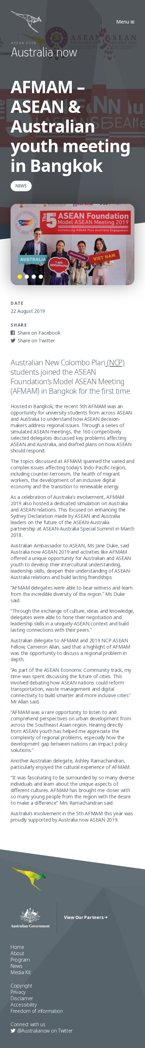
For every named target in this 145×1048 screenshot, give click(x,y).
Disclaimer (22, 998)
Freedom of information (37, 1011)
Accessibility (24, 1004)
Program (20, 959)
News (17, 966)
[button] (20, 277)
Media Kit (21, 972)
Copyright (21, 985)
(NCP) (114, 362)
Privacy (18, 992)
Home (17, 947)
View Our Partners (84, 917)
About (17, 953)
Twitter (44, 1030)
